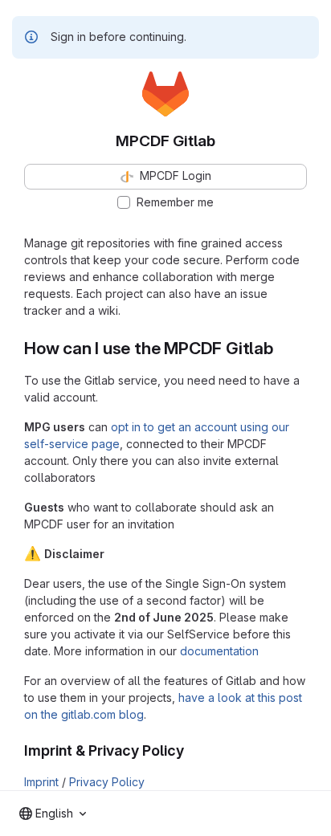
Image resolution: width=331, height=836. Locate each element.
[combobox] (52, 813)
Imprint (41, 782)
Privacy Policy (107, 782)
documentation (219, 651)
